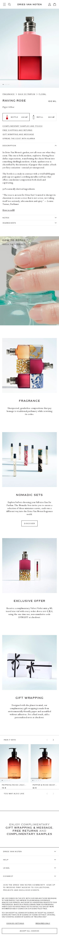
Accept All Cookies (29, 931)
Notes (6, 218)
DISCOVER (29, 523)
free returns (25, 830)
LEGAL (6, 868)
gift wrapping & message (29, 827)
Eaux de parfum (26, 94)
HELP (5, 860)
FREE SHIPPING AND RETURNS (18, 130)
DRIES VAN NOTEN (12, 851)
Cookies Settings (15, 923)
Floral (42, 94)
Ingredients (9, 223)
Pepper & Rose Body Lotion (45, 785)
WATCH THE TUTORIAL (12, 244)
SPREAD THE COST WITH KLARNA (19, 138)
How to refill (9, 210)
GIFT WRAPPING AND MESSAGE (18, 134)
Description (9, 145)
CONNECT (8, 876)
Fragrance (9, 94)
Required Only (43, 923)
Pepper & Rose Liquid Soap (14, 785)
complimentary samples (29, 834)
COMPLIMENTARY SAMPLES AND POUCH (22, 126)
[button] (47, 740)
